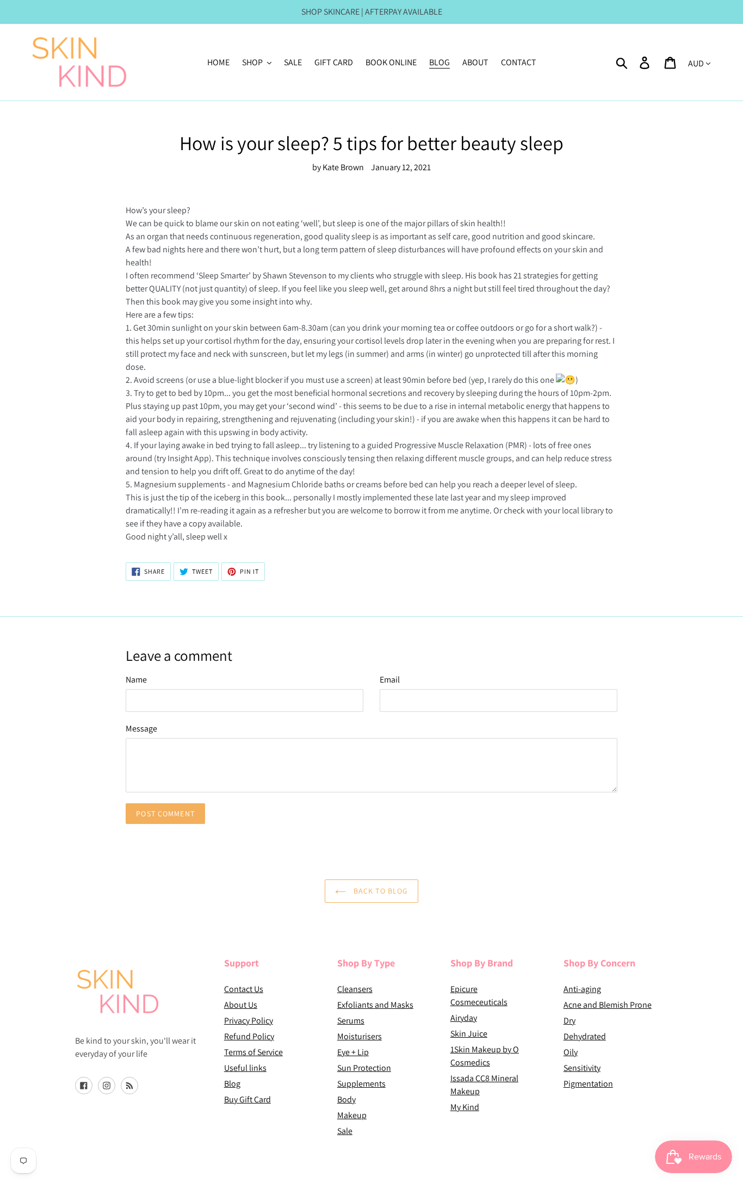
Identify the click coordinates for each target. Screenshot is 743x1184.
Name (136, 679)
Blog (232, 1083)
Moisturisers (359, 1036)
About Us (240, 1005)
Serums (350, 1020)
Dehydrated (585, 1036)
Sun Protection (364, 1068)
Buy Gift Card (247, 1099)
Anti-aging (582, 989)
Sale (344, 1131)
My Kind (464, 1107)
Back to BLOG (379, 891)
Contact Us (243, 989)
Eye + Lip (353, 1052)
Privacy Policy (248, 1020)
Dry (569, 1020)
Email (390, 679)
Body (346, 1099)
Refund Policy (249, 1036)
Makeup (352, 1115)
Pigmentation (588, 1083)
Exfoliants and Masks (375, 1005)
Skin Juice (468, 1033)
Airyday (463, 1018)
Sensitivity (582, 1068)
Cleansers (355, 989)
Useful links (245, 1068)
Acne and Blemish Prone (608, 1005)
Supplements (361, 1083)
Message (141, 728)
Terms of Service (253, 1052)
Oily (571, 1052)
